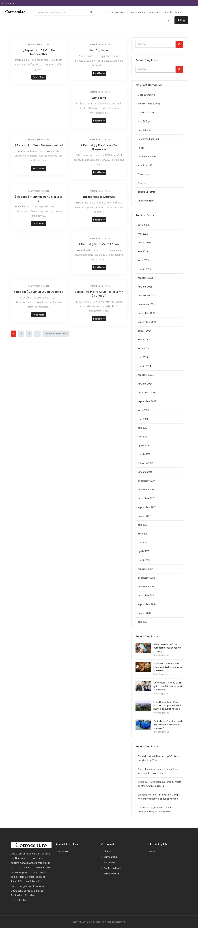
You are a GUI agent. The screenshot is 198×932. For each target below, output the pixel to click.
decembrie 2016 (146, 577)
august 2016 (144, 613)
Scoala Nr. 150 (145, 165)
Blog (182, 20)
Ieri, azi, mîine (99, 50)
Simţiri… (142, 183)
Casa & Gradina (146, 94)
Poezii (141, 147)
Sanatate (153, 12)
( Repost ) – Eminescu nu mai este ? (38, 199)
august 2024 (144, 330)
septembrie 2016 (147, 604)
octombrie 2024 (146, 313)
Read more (38, 77)
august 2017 (144, 516)
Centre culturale (112, 868)
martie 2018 (144, 454)
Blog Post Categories (149, 85)
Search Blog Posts (147, 60)
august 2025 (144, 242)
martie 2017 (144, 560)
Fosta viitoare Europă (149, 103)
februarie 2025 (145, 277)
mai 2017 (142, 542)
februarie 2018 (145, 463)
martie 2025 (144, 269)
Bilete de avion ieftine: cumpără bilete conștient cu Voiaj (167, 648)
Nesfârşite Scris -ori (148, 139)
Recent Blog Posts (147, 746)
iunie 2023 (143, 410)
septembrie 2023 (147, 401)
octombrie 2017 (146, 498)
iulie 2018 (142, 427)
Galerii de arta (111, 873)
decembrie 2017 (146, 480)
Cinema (108, 851)
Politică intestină (147, 156)
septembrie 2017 (147, 507)
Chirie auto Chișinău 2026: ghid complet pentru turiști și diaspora (168, 686)
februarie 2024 (146, 374)
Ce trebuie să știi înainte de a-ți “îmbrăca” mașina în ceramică (168, 725)
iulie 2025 (143, 251)
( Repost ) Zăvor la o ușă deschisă (38, 292)
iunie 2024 (143, 348)
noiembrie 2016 (146, 586)
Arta (105, 12)
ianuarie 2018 (145, 472)
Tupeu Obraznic (146, 191)
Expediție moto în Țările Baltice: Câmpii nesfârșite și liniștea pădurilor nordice (168, 706)
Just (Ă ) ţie (144, 121)
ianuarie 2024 (145, 383)
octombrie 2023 (146, 392)
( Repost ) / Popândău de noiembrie (99, 147)
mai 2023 (143, 419)
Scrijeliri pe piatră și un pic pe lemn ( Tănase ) (99, 294)
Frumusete (137, 12)
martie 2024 (144, 366)
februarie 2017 (145, 569)
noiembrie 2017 (146, 489)
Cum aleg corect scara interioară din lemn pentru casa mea (167, 667)
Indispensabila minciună (99, 197)
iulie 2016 (142, 621)
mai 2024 (143, 357)
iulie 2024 (143, 339)
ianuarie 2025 (145, 286)
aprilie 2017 (143, 551)
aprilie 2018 (143, 445)
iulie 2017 (142, 524)
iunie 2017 (143, 533)
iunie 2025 (143, 260)
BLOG (152, 851)
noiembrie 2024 (146, 304)
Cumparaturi (119, 12)
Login (168, 20)
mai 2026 (143, 233)
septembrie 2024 (147, 322)
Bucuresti (63, 851)
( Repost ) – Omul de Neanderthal (39, 145)
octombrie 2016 (146, 595)
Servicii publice (171, 12)
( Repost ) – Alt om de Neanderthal (39, 52)
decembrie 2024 (147, 295)
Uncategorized (146, 200)
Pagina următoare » (56, 333)
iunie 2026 (143, 225)
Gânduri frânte (146, 112)
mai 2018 (142, 436)
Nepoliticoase (145, 130)
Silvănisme (143, 174)
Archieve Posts (145, 215)
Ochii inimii (99, 98)
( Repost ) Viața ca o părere (99, 244)
